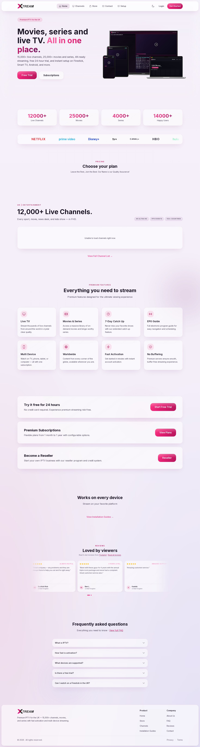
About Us (171, 716)
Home (142, 716)
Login (161, 6)
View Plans (165, 432)
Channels (144, 726)
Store (142, 721)
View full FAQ (116, 630)
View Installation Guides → (100, 516)
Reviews (170, 726)
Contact (170, 731)
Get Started (175, 6)
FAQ (168, 721)
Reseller (167, 457)
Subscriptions (51, 75)
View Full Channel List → (100, 256)
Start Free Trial (163, 407)
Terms (180, 740)
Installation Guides (148, 731)
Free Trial (27, 75)
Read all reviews (114, 555)
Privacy (170, 740)
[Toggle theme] (153, 6)
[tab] (84, 595)
